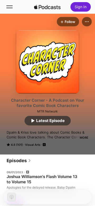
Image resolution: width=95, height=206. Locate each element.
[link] (19, 160)
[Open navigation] (9, 7)
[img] (47, 7)
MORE (84, 137)
